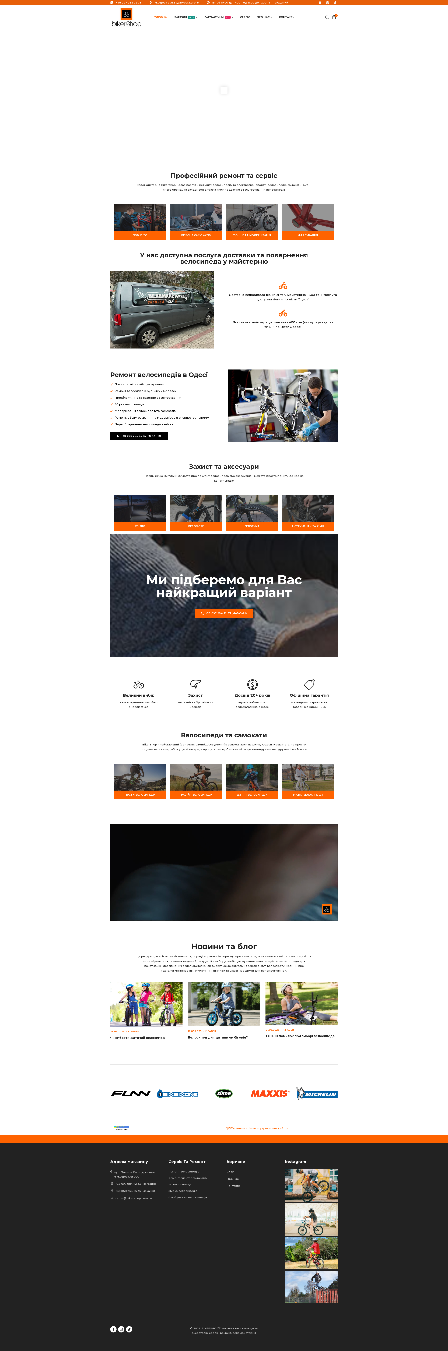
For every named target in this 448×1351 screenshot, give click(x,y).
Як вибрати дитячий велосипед (137, 1038)
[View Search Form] (327, 17)
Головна (160, 17)
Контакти (287, 17)
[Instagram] (327, 2)
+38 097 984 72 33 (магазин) (135, 1183)
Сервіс (245, 17)
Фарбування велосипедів (188, 1197)
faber (135, 1031)
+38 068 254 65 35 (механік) (135, 1191)
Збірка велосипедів (183, 1191)
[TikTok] (335, 2)
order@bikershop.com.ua (133, 1198)
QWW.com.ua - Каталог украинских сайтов (257, 1128)
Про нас (233, 1179)
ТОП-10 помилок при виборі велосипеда (300, 1036)
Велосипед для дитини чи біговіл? (218, 1037)
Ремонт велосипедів (184, 1171)
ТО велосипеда (180, 1184)
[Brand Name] (131, 1093)
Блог (230, 1172)
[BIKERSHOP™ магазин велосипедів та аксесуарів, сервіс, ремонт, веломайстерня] (127, 17)
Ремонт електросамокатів (188, 1178)
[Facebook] (320, 2)
